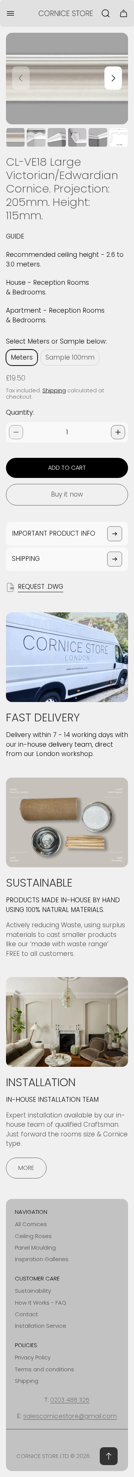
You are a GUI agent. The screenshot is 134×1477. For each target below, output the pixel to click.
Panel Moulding (35, 1247)
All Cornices (31, 1224)
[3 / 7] (56, 137)
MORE (26, 1168)
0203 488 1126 (69, 1399)
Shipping (54, 390)
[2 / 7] (35, 137)
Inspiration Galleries (41, 1259)
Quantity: (20, 412)
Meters (22, 357)
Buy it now (67, 494)
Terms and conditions (44, 1369)
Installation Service (40, 1326)
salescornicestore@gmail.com (70, 1415)
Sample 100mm (70, 357)
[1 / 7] (15, 137)
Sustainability (33, 1291)
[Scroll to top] (109, 1456)
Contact (26, 1314)
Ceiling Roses (33, 1236)
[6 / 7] (118, 137)
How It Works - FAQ (40, 1303)
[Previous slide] (21, 78)
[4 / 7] (77, 137)
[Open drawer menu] (10, 13)
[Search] (106, 13)
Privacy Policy (33, 1357)
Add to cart (67, 467)
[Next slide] (113, 78)
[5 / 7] (97, 137)
